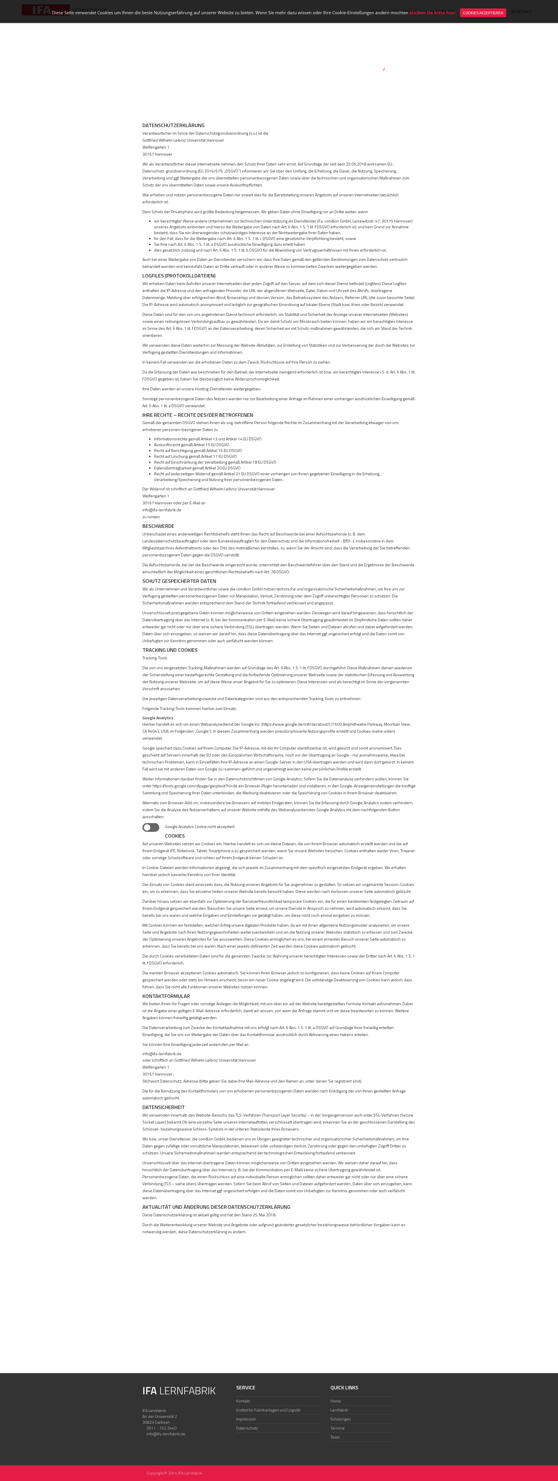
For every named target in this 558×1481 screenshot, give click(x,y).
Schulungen (340, 1419)
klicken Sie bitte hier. (433, 12)
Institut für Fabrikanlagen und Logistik (268, 1410)
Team (335, 1437)
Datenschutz (247, 1428)
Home (375, 69)
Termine (337, 1428)
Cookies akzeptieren (483, 13)
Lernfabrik (339, 1410)
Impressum (246, 1419)
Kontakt (243, 1401)
